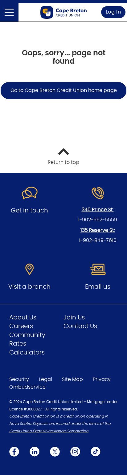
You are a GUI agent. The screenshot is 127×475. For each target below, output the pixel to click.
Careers (21, 326)
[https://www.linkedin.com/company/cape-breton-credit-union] (34, 451)
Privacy (102, 379)
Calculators (27, 353)
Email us (97, 287)
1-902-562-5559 (97, 219)
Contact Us (80, 326)
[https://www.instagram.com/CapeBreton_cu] (75, 451)
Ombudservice (27, 387)
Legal (45, 379)
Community (27, 335)
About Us (22, 318)
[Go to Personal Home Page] (63, 12)
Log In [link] (113, 12)
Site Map (72, 379)
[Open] (9, 12)
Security (19, 379)
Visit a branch (29, 287)
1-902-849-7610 (98, 240)
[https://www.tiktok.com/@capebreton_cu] (95, 451)
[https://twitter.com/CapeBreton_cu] (55, 451)
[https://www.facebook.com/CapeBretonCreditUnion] (14, 451)
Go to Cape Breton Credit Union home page (63, 90)
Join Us (74, 318)
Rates (17, 344)
